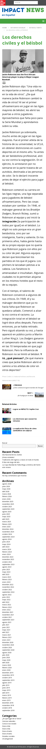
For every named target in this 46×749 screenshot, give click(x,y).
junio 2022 (6, 597)
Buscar (4, 443)
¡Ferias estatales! (8, 457)
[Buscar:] (26, 2)
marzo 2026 (6, 494)
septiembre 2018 (8, 710)
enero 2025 (6, 527)
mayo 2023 (6, 572)
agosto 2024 (6, 539)
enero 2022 (6, 610)
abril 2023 (5, 574)
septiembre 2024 (8, 537)
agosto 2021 (6, 622)
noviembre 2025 (8, 504)
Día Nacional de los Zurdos (12, 455)
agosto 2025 (6, 511)
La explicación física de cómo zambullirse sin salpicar (25, 429)
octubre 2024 (7, 534)
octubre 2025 (7, 506)
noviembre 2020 (8, 645)
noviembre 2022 (8, 587)
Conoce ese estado (9, 724)
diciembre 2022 (7, 584)
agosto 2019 (6, 683)
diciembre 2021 (7, 612)
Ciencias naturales (8, 721)
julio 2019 (5, 685)
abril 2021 (5, 632)
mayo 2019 (6, 690)
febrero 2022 (7, 607)
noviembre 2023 (8, 559)
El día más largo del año (11, 462)
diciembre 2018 (7, 703)
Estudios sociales (18, 28)
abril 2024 (5, 547)
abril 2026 (5, 491)
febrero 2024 (7, 552)
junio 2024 (6, 542)
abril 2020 (5, 662)
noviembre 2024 (8, 532)
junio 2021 (6, 627)
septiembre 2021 (8, 620)
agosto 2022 (6, 595)
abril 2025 (5, 519)
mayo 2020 (6, 660)
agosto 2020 (6, 652)
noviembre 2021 (8, 615)
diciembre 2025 (7, 501)
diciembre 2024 (7, 529)
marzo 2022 (6, 605)
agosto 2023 (6, 567)
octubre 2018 (7, 708)
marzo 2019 (6, 695)
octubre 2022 (7, 589)
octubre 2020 (7, 647)
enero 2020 (6, 670)
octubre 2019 (7, 678)
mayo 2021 (6, 630)
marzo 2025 (6, 522)
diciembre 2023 (7, 557)
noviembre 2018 (8, 705)
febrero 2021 (7, 637)
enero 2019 (6, 700)
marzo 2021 (6, 635)
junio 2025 (6, 514)
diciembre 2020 (7, 642)
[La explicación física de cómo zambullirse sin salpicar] (6, 431)
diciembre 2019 (7, 673)
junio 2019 (6, 688)
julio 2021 (5, 625)
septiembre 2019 (8, 680)
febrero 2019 (7, 698)
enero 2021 (6, 640)
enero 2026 (6, 499)
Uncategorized (7, 739)
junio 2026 (6, 486)
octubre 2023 (7, 562)
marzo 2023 (6, 577)
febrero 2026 (7, 496)
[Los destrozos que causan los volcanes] (6, 420)
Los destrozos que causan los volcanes (25, 420)
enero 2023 (6, 582)
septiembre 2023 (8, 564)
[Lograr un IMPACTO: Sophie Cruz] (6, 410)
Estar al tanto (7, 731)
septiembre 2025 (8, 509)
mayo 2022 (6, 600)
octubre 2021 (7, 617)
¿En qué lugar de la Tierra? (11, 719)
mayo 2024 (6, 544)
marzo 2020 (6, 665)
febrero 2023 (7, 579)
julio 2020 (5, 655)
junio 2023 (6, 569)
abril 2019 (5, 693)
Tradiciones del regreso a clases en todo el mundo (20, 460)
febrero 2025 (7, 524)
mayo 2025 (6, 516)
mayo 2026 (6, 489)
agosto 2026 (6, 484)
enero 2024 (6, 554)
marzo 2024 (6, 549)
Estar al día (6, 726)
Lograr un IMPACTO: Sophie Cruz (26, 409)
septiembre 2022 (8, 592)
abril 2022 (5, 602)
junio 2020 (6, 657)
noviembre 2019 (8, 675)
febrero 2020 (7, 668)
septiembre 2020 (8, 650)
